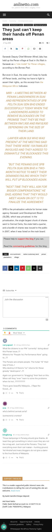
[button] (48, 14)
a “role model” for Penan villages (29, 63)
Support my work (26, 522)
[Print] (39, 48)
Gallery (28, 524)
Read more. (15, 490)
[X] (10, 48)
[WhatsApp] (28, 48)
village (16, 257)
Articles (37, 522)
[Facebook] (5, 48)
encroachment (15, 254)
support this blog (25, 238)
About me (13, 522)
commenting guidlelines (24, 246)
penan (44, 254)
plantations (7, 257)
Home (5, 21)
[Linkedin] (16, 48)
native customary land (31, 254)
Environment (28, 25)
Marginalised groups (40, 25)
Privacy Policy (38, 524)
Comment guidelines (16, 524)
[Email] (34, 48)
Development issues (25, 21)
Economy (12, 21)
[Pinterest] (22, 48)
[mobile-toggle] (4, 14)
